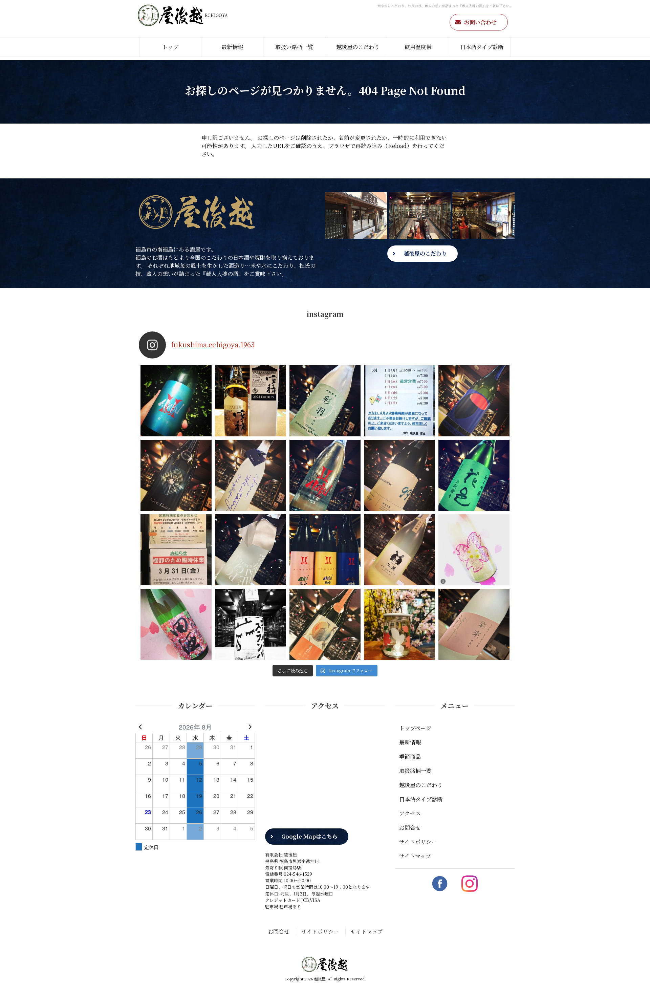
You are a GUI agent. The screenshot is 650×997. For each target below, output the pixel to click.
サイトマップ (415, 856)
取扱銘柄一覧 (415, 771)
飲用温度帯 (418, 47)
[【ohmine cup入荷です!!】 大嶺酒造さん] (399, 624)
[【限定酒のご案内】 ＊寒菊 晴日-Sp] (325, 624)
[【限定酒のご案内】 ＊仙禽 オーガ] (474, 400)
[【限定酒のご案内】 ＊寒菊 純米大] (176, 475)
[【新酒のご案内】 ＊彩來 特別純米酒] (474, 624)
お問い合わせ (480, 22)
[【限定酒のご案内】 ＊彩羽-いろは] (325, 400)
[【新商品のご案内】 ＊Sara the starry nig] (250, 475)
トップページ (415, 728)
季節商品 (410, 756)
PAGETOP (634, 982)
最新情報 (232, 47)
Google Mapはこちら (309, 836)
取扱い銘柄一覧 (294, 47)
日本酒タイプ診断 (481, 47)
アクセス (410, 813)
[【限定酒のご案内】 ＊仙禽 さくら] (474, 549)
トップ (170, 47)
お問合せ (410, 827)
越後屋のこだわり (358, 47)
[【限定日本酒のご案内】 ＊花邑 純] (474, 475)
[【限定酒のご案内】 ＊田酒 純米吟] (176, 624)
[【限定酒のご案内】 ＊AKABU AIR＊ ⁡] (325, 475)
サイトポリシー (418, 842)
